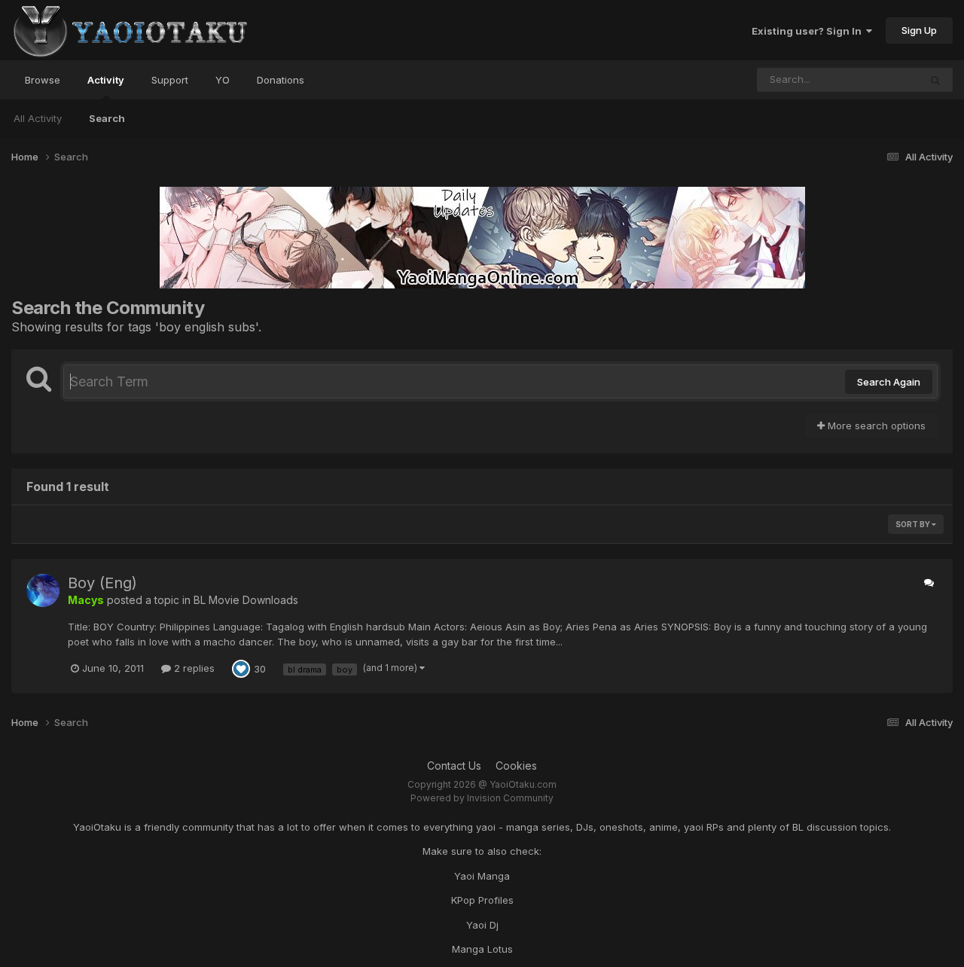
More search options (875, 425)
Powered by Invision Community (482, 798)
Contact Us (454, 765)
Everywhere (872, 79)
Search (107, 118)
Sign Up (919, 30)
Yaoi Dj (482, 925)
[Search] (935, 80)
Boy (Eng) (102, 583)
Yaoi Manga (482, 876)
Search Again (888, 382)
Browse (42, 80)
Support (169, 80)
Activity (105, 80)
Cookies (516, 765)
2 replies (193, 668)
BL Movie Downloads (246, 599)
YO (222, 80)
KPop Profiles (482, 900)
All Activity (38, 118)
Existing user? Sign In (809, 31)
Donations (280, 80)
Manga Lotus (482, 949)
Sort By (913, 524)
